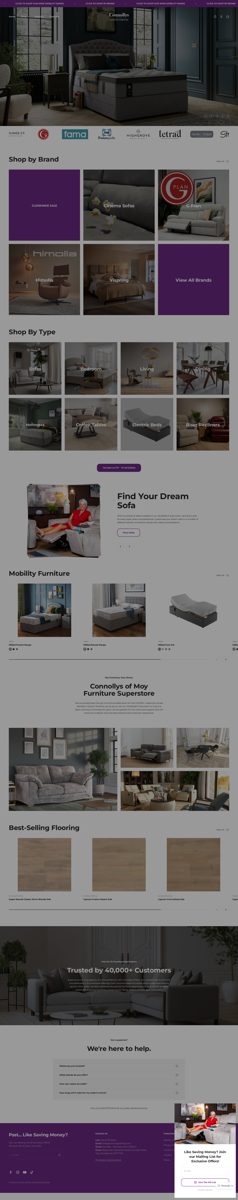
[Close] (230, 1109)
